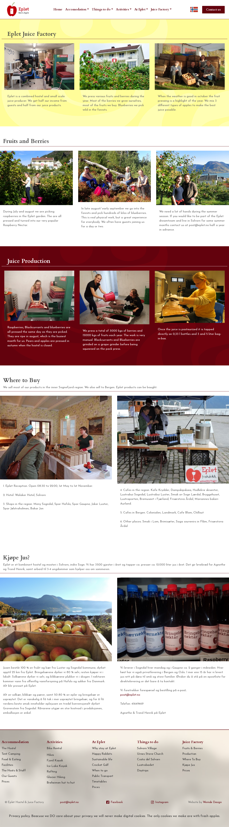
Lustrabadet (145, 765)
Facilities (7, 765)
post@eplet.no (130, 694)
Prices (5, 781)
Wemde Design (212, 802)
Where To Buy (191, 759)
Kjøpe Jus (188, 765)
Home (58, 9)
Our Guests (9, 776)
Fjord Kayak (55, 760)
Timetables (99, 781)
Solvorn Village (147, 748)
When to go (100, 770)
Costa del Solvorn (148, 759)
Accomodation (75, 9)
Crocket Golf (100, 765)
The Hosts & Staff (14, 770)
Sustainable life (102, 759)
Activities (122, 9)
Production (189, 753)
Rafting (52, 771)
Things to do (101, 9)
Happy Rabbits (102, 753)
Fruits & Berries (192, 748)
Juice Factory (160, 9)
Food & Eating (11, 759)
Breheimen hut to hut (61, 782)
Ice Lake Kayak (57, 766)
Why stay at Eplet (104, 748)
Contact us (213, 10)
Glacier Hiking (56, 777)
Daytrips (142, 770)
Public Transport (102, 776)
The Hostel (9, 748)
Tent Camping (11, 753)
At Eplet (139, 9)
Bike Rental (54, 748)
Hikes (50, 754)
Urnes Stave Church (150, 753)
